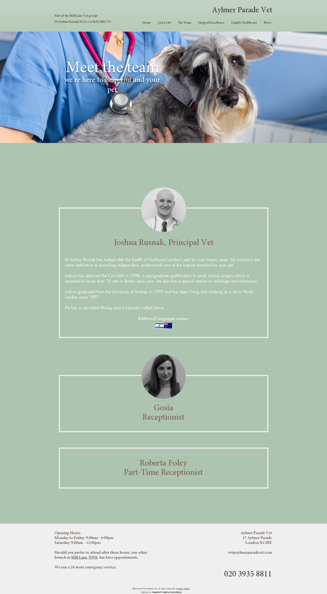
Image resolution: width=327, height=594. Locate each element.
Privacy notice (183, 588)
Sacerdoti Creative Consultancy (167, 592)
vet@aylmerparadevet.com (250, 553)
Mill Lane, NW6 (84, 558)
